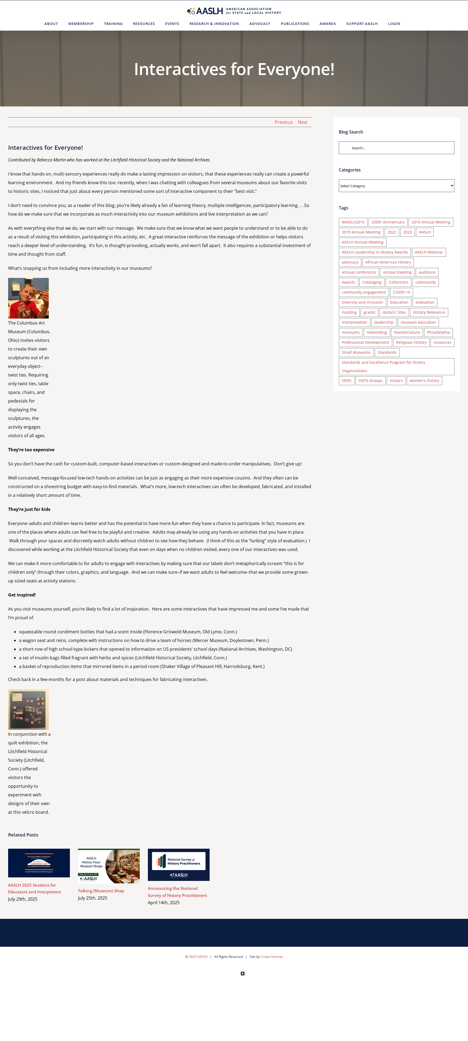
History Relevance (429, 312)
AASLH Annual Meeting (363, 242)
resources (442, 342)
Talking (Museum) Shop (101, 866)
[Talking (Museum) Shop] (109, 866)
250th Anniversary (388, 222)
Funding (349, 312)
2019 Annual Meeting (361, 232)
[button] (412, 23)
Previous (284, 122)
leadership (384, 322)
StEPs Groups (371, 380)
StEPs (347, 380)
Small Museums (356, 352)
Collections (398, 282)
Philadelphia (438, 332)
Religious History (411, 342)
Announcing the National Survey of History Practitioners (171, 865)
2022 (392, 232)
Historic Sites (394, 312)
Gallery (47, 863)
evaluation (424, 302)
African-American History (388, 262)
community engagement (364, 292)
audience (427, 272)
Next (302, 122)
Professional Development (365, 342)
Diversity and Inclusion (362, 302)
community (425, 282)
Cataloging (372, 282)
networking (377, 332)
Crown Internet (272, 956)
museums (351, 332)
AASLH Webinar (429, 252)
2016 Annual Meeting (431, 222)
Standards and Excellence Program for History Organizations (383, 366)
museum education (418, 322)
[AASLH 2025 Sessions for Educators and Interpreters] (39, 863)
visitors (396, 380)
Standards (387, 352)
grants (369, 312)
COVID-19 (401, 292)
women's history (424, 380)
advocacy (350, 262)
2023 (407, 232)
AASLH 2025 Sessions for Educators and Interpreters (31, 863)
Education (399, 302)
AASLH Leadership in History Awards (375, 252)
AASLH (425, 232)
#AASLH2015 (353, 222)
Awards (348, 282)
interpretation (354, 322)
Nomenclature (407, 332)
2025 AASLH (198, 956)
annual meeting (397, 272)
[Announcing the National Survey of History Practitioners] (179, 865)
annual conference (359, 272)
